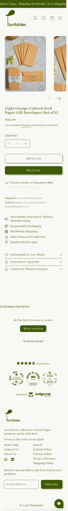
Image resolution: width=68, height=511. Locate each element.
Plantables (36, 505)
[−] (9, 143)
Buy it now (34, 170)
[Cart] (52, 18)
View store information (23, 187)
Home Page (11, 445)
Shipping (26, 125)
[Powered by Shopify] (35, 18)
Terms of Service (44, 459)
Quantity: (11, 135)
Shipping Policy (43, 463)
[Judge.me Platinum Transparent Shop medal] (16, 378)
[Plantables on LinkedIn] (12, 459)
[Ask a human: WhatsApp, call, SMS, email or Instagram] (58, 503)
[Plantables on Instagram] (5, 459)
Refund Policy (42, 449)
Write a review (33, 329)
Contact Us (11, 449)
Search (37, 445)
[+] (26, 143)
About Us (10, 454)
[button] (43, 18)
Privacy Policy (42, 454)
